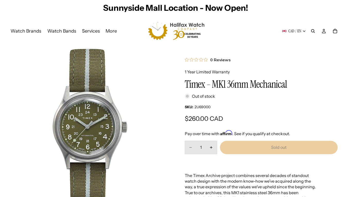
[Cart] (335, 31)
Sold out (279, 147)
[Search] (313, 31)
